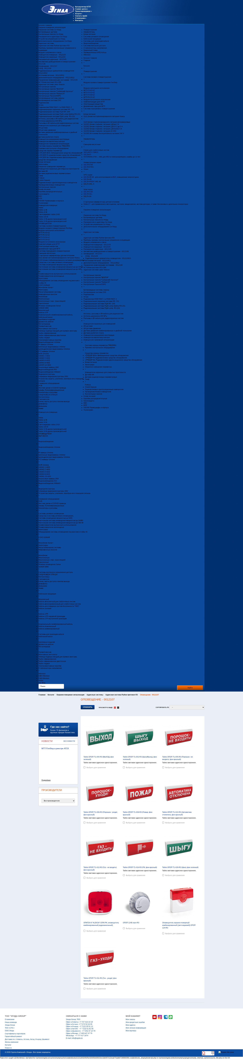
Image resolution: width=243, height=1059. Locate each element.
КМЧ (40, 196)
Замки (41, 408)
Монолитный (44, 310)
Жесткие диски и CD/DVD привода (52, 388)
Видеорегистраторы (47, 374)
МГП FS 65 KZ (44, 233)
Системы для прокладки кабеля (96, 41)
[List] (118, 707)
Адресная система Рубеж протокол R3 (54, 46)
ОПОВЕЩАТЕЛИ (45, 224)
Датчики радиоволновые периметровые (55, 173)
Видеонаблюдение (91, 43)
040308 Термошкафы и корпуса (51, 201)
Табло (41, 208)
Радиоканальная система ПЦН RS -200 (54, 112)
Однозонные (44, 303)
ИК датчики (43, 128)
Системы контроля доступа (95, 46)
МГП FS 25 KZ (44, 240)
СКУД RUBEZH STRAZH (48, 395)
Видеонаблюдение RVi (48, 370)
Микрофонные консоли (48, 294)
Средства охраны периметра (50, 151)
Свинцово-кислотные (47, 253)
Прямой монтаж (45, 326)
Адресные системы (46, 43)
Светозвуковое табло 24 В (49, 214)
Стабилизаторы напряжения (95, 48)
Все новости (69, 741)
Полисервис (43, 203)
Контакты (79, 20)
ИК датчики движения (47, 130)
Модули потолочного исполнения (52, 242)
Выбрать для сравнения (96, 768)
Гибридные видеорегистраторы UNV (53, 376)
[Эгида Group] (56, 15)
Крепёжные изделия (47, 319)
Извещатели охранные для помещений (54, 126)
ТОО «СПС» (9, 1028)
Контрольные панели (47, 87)
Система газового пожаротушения (52, 226)
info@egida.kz (77, 1038)
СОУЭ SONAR (44, 285)
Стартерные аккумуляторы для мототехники (56, 256)
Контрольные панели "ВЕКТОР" (51, 89)
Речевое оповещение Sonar (50, 306)
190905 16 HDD (45, 365)
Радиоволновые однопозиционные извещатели (58, 183)
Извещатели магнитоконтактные (52, 141)
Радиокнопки (44, 103)
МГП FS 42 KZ (44, 235)
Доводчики (43, 406)
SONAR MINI (44, 308)
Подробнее (46, 780)
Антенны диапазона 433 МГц (50, 121)
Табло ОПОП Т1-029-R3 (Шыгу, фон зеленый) (180, 867)
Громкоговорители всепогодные (51, 276)
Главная (42, 695)
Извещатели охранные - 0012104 (52, 57)
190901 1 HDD (44, 356)
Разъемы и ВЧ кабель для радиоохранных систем (58, 123)
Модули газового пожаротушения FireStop (55, 228)
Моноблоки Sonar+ (46, 287)
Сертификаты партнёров (15, 1034)
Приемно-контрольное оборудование (54, 148)
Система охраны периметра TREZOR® (54, 146)
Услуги (78, 14)
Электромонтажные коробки (50, 340)
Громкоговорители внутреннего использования (57, 274)
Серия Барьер (44, 180)
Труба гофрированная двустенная (52, 335)
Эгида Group (10, 1025)
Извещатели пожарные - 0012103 (52, 55)
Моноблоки (43, 297)
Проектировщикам (83, 11)
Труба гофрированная (47, 333)
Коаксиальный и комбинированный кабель (56, 315)
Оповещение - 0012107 (48, 66)
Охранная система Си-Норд (50, 30)
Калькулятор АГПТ (83, 7)
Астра (41, 105)
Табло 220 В (43, 217)
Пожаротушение (90, 30)
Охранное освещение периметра (52, 167)
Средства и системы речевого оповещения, (56, 262)
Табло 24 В (43, 212)
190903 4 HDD (44, 360)
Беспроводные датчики (48, 32)
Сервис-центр (81, 9)
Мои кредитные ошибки (135, 1022)
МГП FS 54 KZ (44, 237)
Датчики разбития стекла (49, 137)
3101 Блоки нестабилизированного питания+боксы (59, 258)
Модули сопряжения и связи (50, 52)
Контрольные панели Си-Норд (51, 34)
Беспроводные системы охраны (51, 98)
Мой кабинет (133, 1016)
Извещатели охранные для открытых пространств (59, 169)
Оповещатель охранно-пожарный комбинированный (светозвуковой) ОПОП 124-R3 (179, 925)
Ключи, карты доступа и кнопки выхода (54, 402)
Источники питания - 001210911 (51, 75)
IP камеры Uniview (46, 344)
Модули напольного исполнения (52, 230)
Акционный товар (91, 50)
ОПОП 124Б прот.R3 (131, 923)
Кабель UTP (43, 313)
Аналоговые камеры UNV (49, 367)
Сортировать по (162, 707)
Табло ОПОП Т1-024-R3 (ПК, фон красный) (140, 867)
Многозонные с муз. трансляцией (52, 301)
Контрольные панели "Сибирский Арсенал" (56, 91)
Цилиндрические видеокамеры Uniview (54, 349)
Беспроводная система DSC (50, 100)
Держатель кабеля (46, 322)
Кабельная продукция (92, 39)
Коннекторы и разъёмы (48, 392)
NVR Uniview (44, 354)
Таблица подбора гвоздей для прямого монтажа (58, 331)
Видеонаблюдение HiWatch (49, 372)
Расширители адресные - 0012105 (52, 59)
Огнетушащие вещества (48, 246)
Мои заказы (130, 1019)
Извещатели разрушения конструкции (54, 139)
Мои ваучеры (131, 1031)
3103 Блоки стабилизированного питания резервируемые (62, 260)
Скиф (41, 176)
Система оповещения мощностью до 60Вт (56, 265)
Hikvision (87, 55)
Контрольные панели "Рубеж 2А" (52, 94)
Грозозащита (44, 194)
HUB (40, 386)
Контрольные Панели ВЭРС (50, 96)
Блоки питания (44, 162)
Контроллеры (44, 397)
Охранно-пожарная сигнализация (52, 27)
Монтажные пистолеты (48, 329)
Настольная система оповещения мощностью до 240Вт (61, 267)
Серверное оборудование (49, 383)
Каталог (51, 695)
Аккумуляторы (89, 32)
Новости (8, 1048)
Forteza (41, 178)
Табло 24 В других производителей (53, 221)
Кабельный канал (46, 317)
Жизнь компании (11, 1042)
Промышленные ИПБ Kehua (95, 52)
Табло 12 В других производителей (53, 219)
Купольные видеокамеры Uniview (52, 347)
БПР (40, 198)
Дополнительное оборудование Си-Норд (55, 41)
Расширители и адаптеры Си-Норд (53, 37)
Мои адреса (130, 1025)
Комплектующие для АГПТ (49, 244)
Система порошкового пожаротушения (54, 251)
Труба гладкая (44, 338)
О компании (80, 18)
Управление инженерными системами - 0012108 (58, 80)
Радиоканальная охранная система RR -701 (56, 110)
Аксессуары (43, 164)
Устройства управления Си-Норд (52, 39)
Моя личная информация (136, 1028)
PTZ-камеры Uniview (47, 351)
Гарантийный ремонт (13, 1036)
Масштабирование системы (50, 292)
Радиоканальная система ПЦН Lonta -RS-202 (57, 116)
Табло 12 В (43, 210)
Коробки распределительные (50, 192)
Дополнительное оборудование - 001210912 (56, 78)
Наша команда (11, 1022)
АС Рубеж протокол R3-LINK (50, 82)
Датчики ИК (43, 171)
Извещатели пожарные (48, 205)
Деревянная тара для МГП (49, 249)
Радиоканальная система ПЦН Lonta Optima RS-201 (59, 114)
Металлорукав (44, 324)
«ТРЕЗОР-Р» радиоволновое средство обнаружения (60, 155)
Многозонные (44, 299)
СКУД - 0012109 (45, 68)
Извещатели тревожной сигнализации (54, 144)
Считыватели (44, 399)
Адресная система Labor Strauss (52, 84)
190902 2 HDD (44, 358)
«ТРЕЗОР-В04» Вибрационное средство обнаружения (60, 153)
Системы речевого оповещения (96, 37)
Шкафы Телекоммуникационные (51, 390)
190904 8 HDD (44, 363)
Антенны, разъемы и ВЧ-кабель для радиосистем (58, 119)
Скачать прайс (81, 16)
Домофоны (43, 404)
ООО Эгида (9, 1031)
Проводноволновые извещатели (52, 185)
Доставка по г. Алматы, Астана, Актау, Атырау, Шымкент (27, 1039)
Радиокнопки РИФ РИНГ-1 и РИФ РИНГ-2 (55, 107)
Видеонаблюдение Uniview (49, 342)
